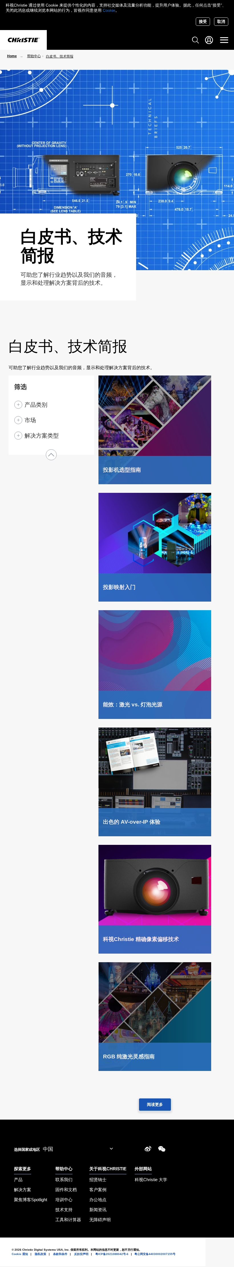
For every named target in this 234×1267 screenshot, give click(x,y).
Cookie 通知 (20, 1254)
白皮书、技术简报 (59, 56)
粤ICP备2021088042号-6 (111, 1254)
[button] (51, 454)
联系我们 (63, 1179)
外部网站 (143, 1168)
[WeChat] (162, 1149)
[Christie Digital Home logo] (23, 40)
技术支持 (63, 1209)
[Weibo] (148, 1149)
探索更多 (22, 1168)
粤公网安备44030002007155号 (154, 1254)
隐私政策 (40, 1254)
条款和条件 (60, 1254)
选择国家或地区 (27, 1149)
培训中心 (63, 1199)
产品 (18, 1179)
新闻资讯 (97, 1209)
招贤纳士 (97, 1179)
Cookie (109, 10)
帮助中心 (34, 56)
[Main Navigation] (224, 40)
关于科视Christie (107, 1168)
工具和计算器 (68, 1219)
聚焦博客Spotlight (30, 1199)
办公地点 (97, 1199)
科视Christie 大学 (151, 1179)
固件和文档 (66, 1189)
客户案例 (97, 1189)
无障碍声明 (100, 1219)
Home (12, 56)
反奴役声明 (81, 1254)
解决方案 (22, 1189)
